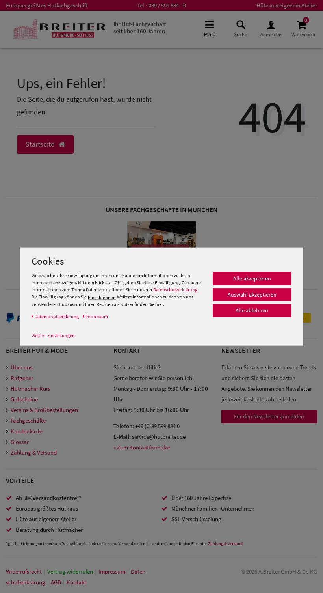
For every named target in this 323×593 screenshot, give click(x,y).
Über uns (21, 367)
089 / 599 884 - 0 (167, 5)
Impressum (111, 571)
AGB (56, 582)
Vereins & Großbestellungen (44, 410)
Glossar (20, 442)
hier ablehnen (102, 297)
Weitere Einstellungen (53, 335)
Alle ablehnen (252, 310)
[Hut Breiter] (59, 29)
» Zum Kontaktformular (141, 447)
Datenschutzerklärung (175, 290)
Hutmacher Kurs (30, 388)
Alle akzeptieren (252, 278)
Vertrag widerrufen (70, 571)
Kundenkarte (26, 431)
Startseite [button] (41, 144)
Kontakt (76, 582)
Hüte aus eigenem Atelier (286, 5)
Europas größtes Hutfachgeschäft (47, 5)
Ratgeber (22, 378)
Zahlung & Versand (34, 452)
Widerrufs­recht (24, 571)
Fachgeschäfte (28, 420)
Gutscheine (24, 399)
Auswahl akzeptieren (252, 294)
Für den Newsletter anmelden (269, 416)
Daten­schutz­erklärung (57, 316)
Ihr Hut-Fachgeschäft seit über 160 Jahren (139, 27)
